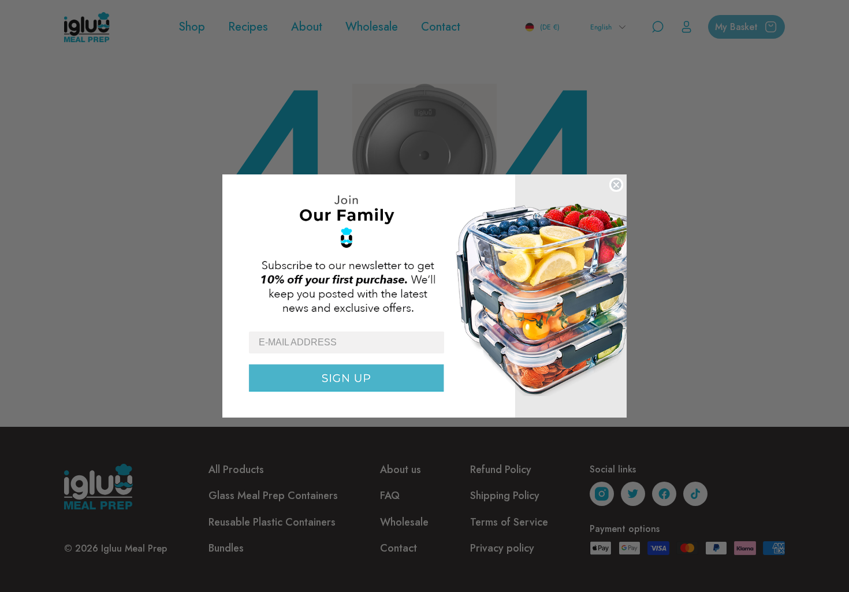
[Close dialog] (616, 185)
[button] (424, 252)
